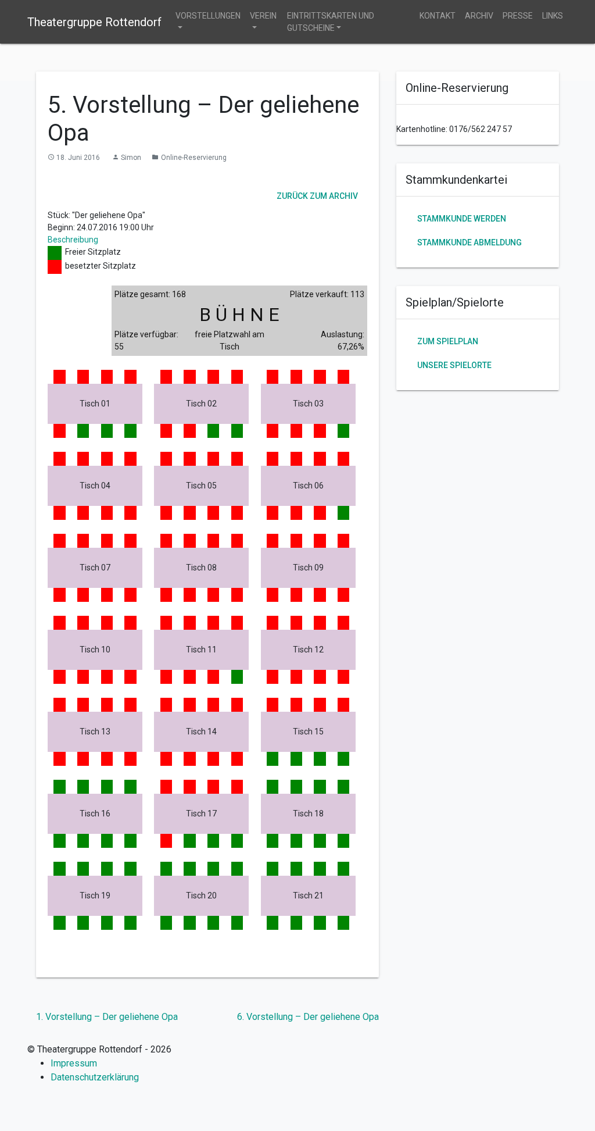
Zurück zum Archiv (317, 195)
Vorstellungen (208, 15)
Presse (518, 15)
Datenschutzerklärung (95, 1077)
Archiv (479, 15)
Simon (131, 158)
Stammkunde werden (461, 218)
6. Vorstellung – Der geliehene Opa (308, 1016)
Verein (263, 15)
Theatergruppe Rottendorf (94, 22)
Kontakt (438, 15)
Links (552, 15)
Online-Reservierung (194, 158)
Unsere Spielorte (454, 365)
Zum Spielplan (447, 341)
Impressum (74, 1063)
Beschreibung (73, 239)
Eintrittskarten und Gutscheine (330, 22)
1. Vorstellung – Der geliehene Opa (107, 1016)
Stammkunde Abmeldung (469, 242)
